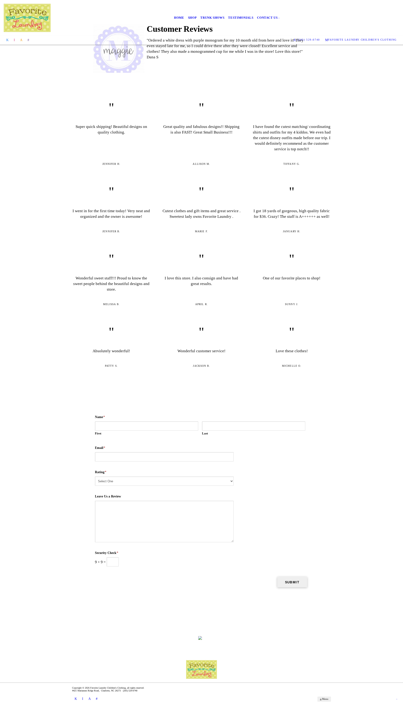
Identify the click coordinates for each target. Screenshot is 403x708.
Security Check (106, 553)
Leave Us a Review (108, 496)
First (98, 433)
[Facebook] (7, 39)
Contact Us (267, 17)
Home (179, 17)
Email (100, 448)
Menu (324, 698)
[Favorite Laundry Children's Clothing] (27, 18)
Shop (192, 17)
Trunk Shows (212, 17)
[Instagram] (14, 39)
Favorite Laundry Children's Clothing (362, 39)
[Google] (28, 39)
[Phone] (21, 39)
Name (100, 417)
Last (205, 433)
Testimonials (240, 17)
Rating (100, 472)
